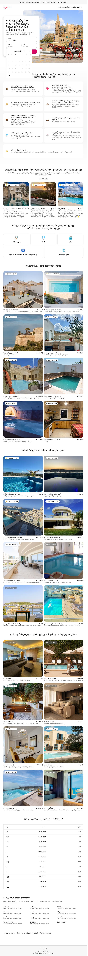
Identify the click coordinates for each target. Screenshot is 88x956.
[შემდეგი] (46, 179)
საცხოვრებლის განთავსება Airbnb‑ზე (70, 7)
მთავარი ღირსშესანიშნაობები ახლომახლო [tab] (49, 901)
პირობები (50, 953)
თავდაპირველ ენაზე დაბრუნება (58, 2)
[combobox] (21, 40)
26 (15, 72)
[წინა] (40, 179)
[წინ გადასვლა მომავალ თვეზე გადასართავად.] (29, 51)
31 (9, 75)
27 (19, 72)
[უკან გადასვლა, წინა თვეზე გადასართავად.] (9, 51)
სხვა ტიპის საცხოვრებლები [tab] (26, 901)
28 (22, 72)
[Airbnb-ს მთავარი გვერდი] (7, 7)
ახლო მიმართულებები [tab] (9, 901)
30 (29, 72)
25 (12, 72)
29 (26, 72)
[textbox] (14, 46)
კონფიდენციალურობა (39, 953)
